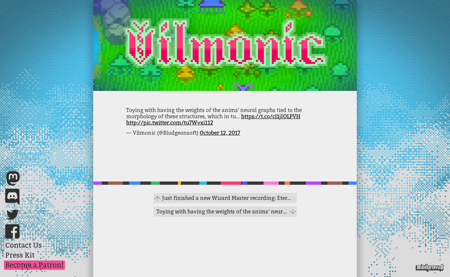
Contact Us (23, 245)
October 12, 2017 (220, 133)
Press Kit (20, 255)
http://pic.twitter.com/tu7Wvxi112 (169, 123)
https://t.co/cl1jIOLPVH (270, 116)
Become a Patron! (34, 265)
